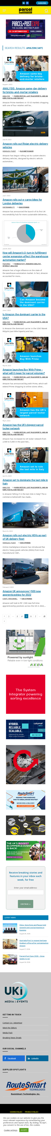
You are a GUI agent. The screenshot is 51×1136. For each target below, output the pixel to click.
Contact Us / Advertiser (12, 1023)
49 (44, 616)
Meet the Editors (10, 1028)
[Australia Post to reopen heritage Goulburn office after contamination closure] (10, 944)
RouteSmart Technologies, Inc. (25, 1094)
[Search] (46, 10)
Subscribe (42, 3)
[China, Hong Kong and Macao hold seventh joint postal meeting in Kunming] (10, 928)
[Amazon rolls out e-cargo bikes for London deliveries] (25, 180)
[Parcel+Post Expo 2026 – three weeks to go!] (10, 959)
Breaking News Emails (12, 1037)
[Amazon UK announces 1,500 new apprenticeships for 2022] (25, 571)
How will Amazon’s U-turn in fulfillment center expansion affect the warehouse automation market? (25, 256)
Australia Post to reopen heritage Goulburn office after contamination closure (33, 943)
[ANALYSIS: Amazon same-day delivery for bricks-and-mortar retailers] (25, 68)
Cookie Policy (16, 1112)
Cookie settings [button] (10, 1130)
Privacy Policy (31, 1112)
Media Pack (7, 1032)
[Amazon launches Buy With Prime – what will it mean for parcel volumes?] (25, 350)
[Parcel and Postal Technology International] (25, 10)
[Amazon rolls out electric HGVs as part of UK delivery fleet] (25, 515)
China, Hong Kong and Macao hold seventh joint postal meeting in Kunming (32, 927)
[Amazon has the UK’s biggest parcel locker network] (25, 405)
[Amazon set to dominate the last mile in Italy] (25, 460)
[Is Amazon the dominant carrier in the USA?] (25, 294)
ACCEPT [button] (24, 1130)
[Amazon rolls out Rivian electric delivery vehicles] (25, 124)
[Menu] (4, 10)
